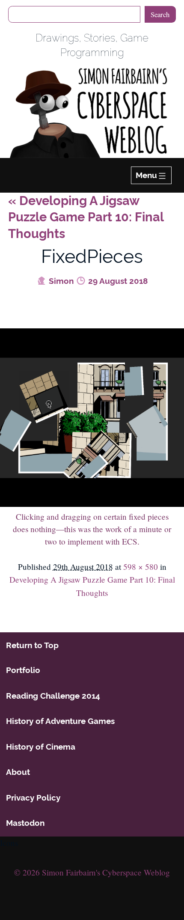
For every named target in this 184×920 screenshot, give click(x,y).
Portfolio (23, 670)
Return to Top (32, 645)
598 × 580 (140, 566)
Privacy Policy (33, 797)
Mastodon (25, 823)
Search (160, 14)
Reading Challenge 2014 (53, 695)
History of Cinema (40, 746)
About (18, 772)
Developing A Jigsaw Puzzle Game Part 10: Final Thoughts (85, 217)
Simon (60, 281)
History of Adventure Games (60, 721)
